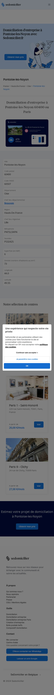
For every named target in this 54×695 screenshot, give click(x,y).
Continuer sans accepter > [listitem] (27, 353)
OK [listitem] (27, 366)
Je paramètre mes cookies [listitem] (27, 359)
